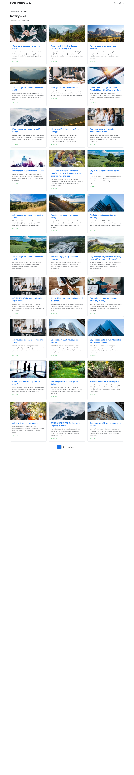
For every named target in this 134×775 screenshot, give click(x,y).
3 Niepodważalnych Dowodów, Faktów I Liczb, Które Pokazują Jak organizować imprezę (66, 173)
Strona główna (119, 3)
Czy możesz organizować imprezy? (28, 171)
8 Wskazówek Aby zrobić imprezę (105, 381)
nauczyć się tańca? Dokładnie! (64, 87)
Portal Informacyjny (20, 3)
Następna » (72, 447)
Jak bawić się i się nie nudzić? (25, 423)
